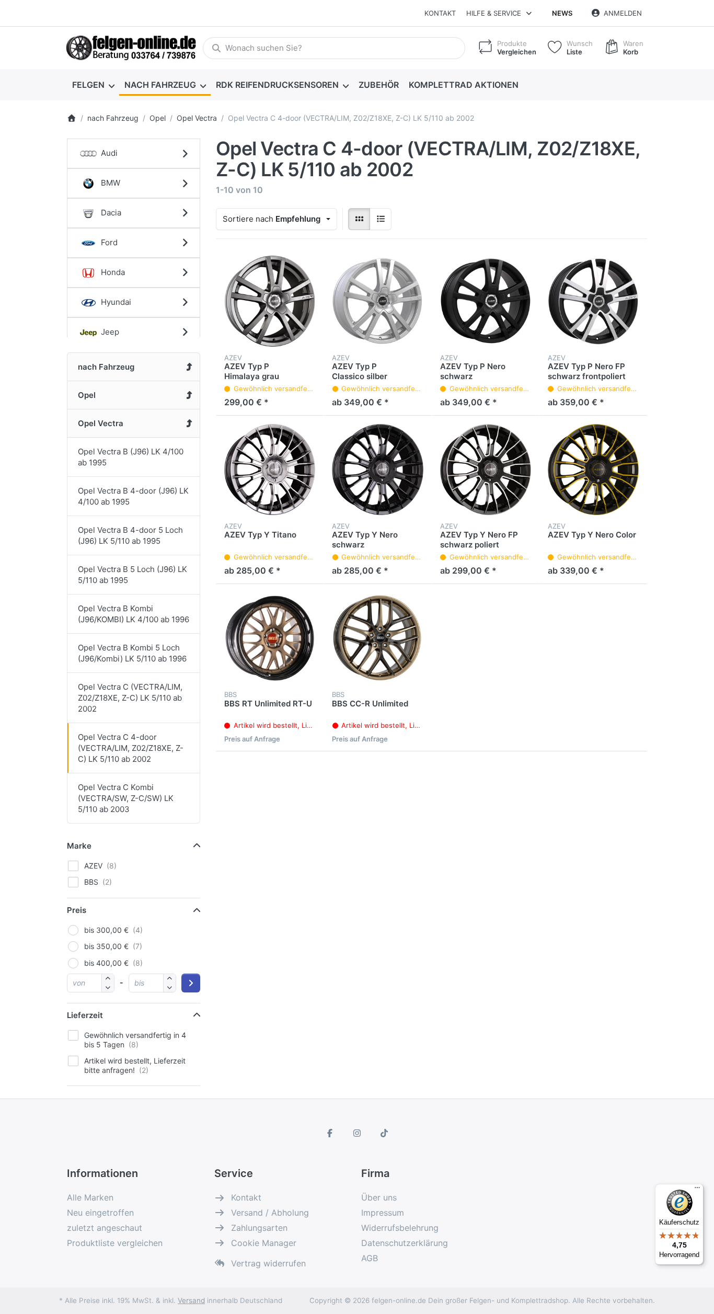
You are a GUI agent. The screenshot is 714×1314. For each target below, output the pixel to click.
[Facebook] (330, 1133)
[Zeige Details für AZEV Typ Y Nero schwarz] (377, 469)
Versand (191, 1300)
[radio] (359, 219)
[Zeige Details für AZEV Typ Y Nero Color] (593, 469)
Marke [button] (79, 846)
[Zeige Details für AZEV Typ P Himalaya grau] (269, 301)
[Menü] (697, 1190)
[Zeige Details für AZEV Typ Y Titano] (269, 469)
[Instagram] (357, 1133)
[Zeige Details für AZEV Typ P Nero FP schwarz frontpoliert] (593, 301)
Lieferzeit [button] (85, 1015)
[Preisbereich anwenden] (190, 983)
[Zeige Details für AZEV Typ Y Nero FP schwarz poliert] (485, 469)
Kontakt (440, 13)
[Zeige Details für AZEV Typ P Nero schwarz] (485, 301)
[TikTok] (384, 1133)
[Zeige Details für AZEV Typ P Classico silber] (377, 301)
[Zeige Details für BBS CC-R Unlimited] (377, 637)
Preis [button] (76, 910)
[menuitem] (93, 85)
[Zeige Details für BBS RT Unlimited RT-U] (269, 637)
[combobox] (334, 48)
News (562, 13)
